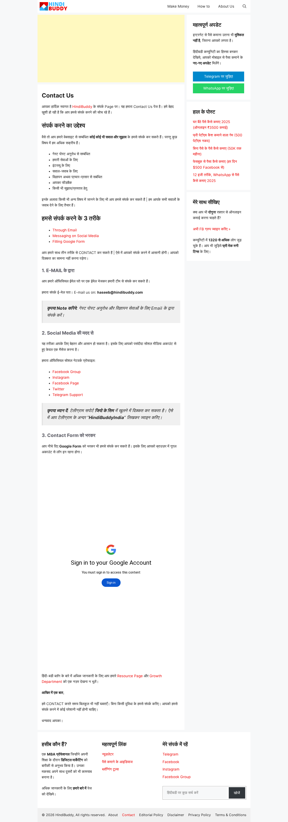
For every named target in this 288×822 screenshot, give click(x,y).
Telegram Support (67, 395)
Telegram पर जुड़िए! (218, 76)
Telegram (170, 754)
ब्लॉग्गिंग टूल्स (110, 769)
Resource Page (130, 676)
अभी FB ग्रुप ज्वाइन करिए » (211, 229)
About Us (226, 6)
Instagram (60, 377)
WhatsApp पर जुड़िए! (218, 88)
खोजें (237, 793)
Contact (128, 815)
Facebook (171, 762)
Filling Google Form (68, 241)
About (113, 815)
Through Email (64, 230)
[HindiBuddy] (53, 6)
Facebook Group (66, 372)
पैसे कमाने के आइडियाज (117, 762)
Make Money (178, 6)
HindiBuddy (82, 106)
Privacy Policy (199, 815)
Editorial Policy (151, 815)
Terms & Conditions (230, 815)
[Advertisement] (111, 48)
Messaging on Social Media (75, 236)
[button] (244, 6)
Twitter (58, 389)
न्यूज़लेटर (107, 754)
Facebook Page (65, 383)
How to (204, 6)
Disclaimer (175, 815)
